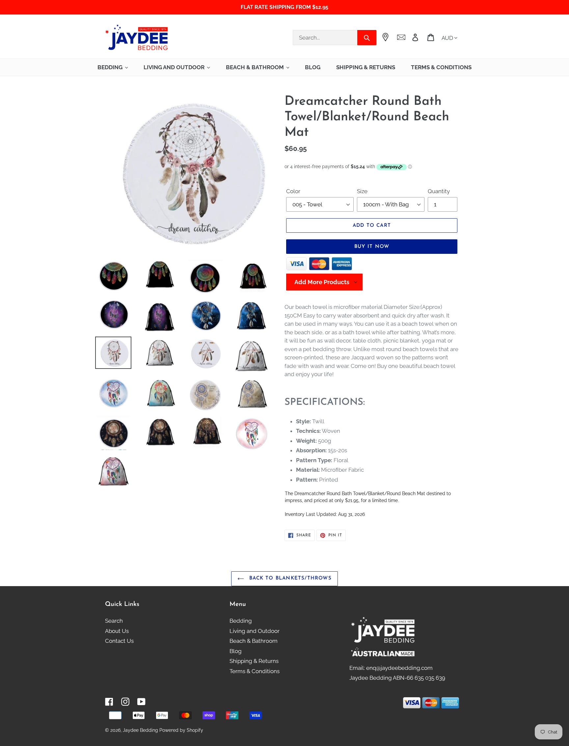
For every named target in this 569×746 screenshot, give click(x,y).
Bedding (241, 620)
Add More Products (321, 282)
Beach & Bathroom (254, 641)
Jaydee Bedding (140, 730)
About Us (117, 631)
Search (114, 620)
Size (362, 191)
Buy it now (372, 246)
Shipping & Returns (254, 661)
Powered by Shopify (181, 730)
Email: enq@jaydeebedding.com (391, 668)
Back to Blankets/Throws (289, 578)
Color (293, 191)
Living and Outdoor (255, 631)
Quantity (439, 191)
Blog (236, 651)
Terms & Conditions (255, 671)
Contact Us (119, 641)
